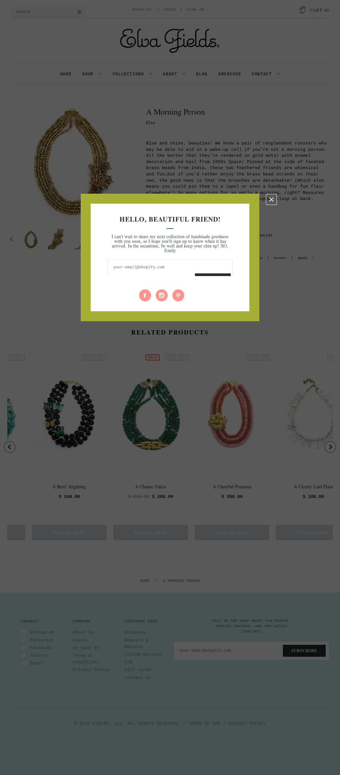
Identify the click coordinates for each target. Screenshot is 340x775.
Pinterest (178, 295)
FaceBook (145, 295)
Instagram (162, 295)
